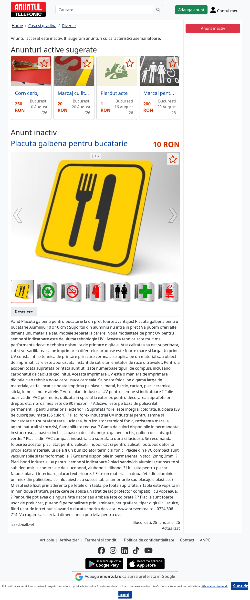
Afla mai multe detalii (214, 586)
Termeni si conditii (101, 540)
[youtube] (148, 550)
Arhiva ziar (69, 540)
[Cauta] (158, 9)
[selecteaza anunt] (44, 63)
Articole (47, 540)
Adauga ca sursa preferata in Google (129, 576)
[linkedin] (124, 550)
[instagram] (113, 550)
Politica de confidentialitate (149, 540)
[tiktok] (136, 550)
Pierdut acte (114, 93)
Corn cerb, (26, 93)
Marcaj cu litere (75, 93)
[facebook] (101, 550)
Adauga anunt (191, 9)
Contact (187, 540)
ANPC (205, 540)
